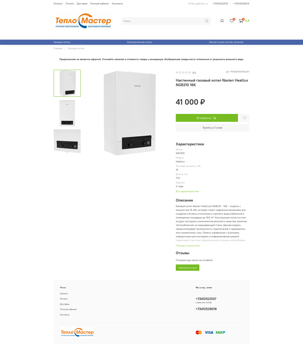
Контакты (117, 3)
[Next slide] (67, 152)
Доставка (82, 3)
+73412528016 (241, 3)
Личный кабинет (99, 3)
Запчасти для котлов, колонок (226, 42)
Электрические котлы (139, 42)
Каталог (58, 3)
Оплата (70, 3)
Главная (58, 48)
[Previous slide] (91, 113)
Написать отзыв (187, 267)
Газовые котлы (62, 42)
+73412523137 (220, 3)
